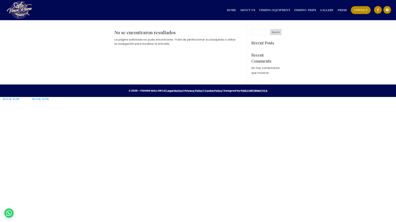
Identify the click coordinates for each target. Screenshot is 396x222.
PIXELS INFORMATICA (254, 90)
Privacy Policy (194, 90)
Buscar (276, 32)
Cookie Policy (213, 90)
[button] (9, 213)
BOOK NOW (11, 99)
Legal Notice (174, 90)
